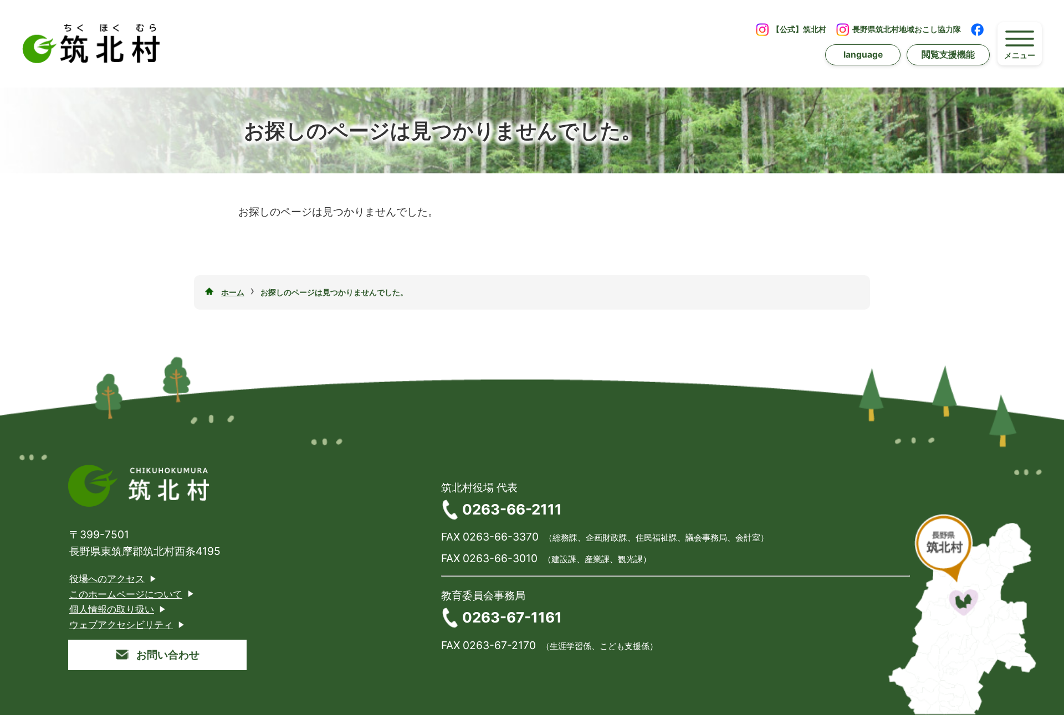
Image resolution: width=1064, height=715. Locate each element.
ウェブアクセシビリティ (121, 624)
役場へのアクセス (107, 578)
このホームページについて (125, 594)
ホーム (232, 292)
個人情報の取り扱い (111, 609)
